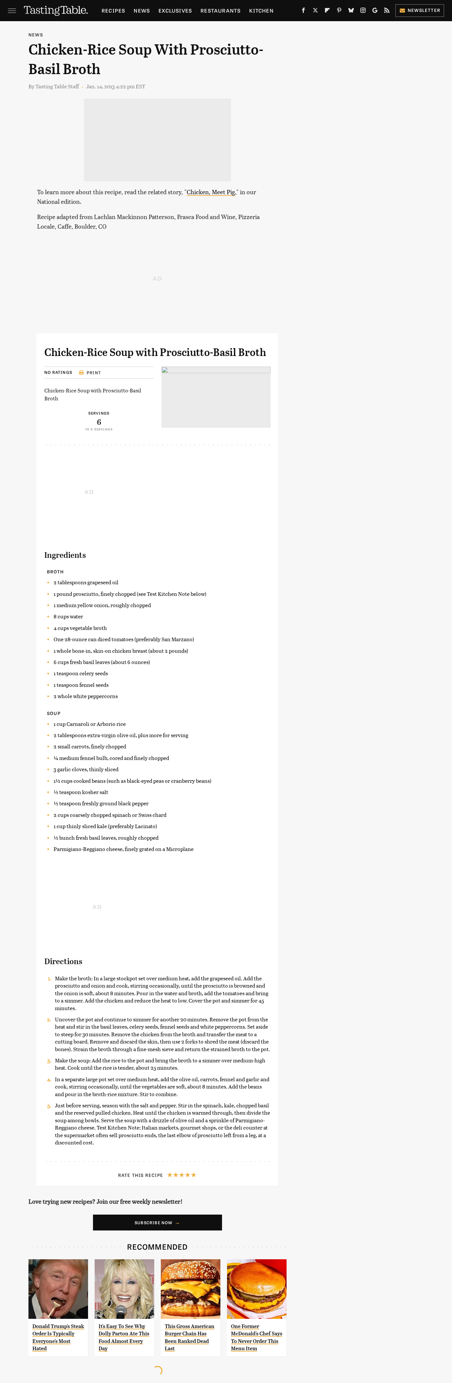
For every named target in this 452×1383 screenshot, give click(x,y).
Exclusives (175, 10)
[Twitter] (315, 11)
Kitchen (261, 10)
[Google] (375, 11)
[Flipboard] (327, 11)
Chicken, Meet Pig (211, 192)
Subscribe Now (154, 1223)
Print (94, 373)
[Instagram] (363, 11)
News (142, 10)
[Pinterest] (339, 11)
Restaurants (221, 10)
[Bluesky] (351, 11)
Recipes (113, 10)
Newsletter (424, 10)
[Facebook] (303, 11)
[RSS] (387, 11)
